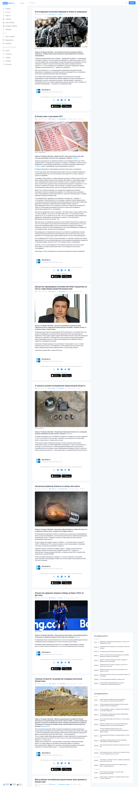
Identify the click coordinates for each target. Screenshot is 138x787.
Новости (53, 14)
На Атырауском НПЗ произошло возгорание (112, 651)
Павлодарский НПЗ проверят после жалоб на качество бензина (115, 647)
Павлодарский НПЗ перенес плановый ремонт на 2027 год (115, 735)
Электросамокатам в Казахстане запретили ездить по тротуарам (115, 675)
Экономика (62, 683)
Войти (132, 2)
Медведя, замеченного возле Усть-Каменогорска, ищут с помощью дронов (113, 765)
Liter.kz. (77, 637)
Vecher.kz (76, 158)
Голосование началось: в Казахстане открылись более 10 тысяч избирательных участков (115, 753)
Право (61, 14)
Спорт (61, 597)
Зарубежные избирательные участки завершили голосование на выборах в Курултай (113, 740)
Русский (22, 3)
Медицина (62, 784)
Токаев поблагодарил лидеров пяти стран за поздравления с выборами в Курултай (112, 683)
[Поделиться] (54, 100)
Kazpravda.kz (45, 726)
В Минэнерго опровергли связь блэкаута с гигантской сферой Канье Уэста (114, 642)
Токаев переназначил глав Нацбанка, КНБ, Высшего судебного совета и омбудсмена (114, 705)
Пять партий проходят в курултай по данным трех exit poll (114, 745)
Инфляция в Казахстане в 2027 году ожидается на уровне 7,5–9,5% (113, 670)
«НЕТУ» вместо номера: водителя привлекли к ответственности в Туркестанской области (112, 700)
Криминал (61, 388)
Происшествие (63, 488)
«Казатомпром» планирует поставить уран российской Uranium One (111, 772)
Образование (62, 119)
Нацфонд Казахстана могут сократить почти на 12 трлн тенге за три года (113, 665)
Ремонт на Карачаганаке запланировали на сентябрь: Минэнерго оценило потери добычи (114, 655)
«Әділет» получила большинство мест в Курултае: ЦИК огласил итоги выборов (113, 660)
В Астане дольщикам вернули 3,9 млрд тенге (112, 679)
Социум (67, 784)
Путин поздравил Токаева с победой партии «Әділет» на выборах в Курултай (114, 709)
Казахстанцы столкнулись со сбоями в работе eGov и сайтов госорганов (114, 777)
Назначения (62, 291)
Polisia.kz (69, 433)
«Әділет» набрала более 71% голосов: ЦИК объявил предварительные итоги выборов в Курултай (114, 724)
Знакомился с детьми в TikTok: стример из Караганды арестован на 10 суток (115, 760)
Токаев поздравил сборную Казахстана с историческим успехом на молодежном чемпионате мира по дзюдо (114, 730)
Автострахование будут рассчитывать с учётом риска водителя (115, 719)
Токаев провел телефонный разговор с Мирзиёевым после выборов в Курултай (114, 714)
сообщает (38, 166)
